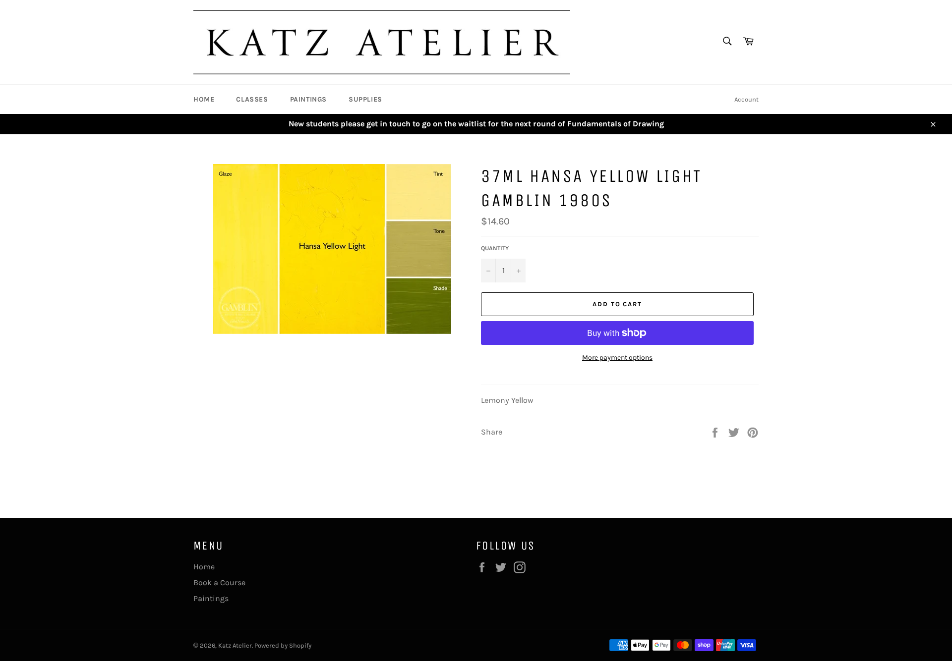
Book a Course (219, 582)
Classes (252, 99)
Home (203, 99)
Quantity (495, 248)
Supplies (365, 99)
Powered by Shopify (282, 645)
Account (746, 99)
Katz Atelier (235, 645)
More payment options (617, 357)
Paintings (308, 99)
